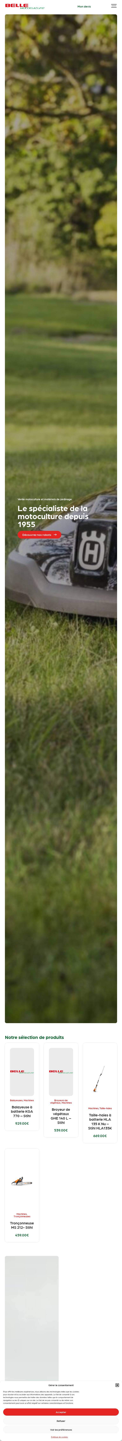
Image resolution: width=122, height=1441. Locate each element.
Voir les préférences (61, 1429)
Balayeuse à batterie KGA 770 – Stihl (22, 1111)
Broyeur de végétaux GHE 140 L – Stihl (61, 1116)
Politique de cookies (59, 1437)
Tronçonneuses (22, 1216)
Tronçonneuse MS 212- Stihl (22, 1225)
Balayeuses (16, 1100)
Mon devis (84, 6)
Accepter (61, 1412)
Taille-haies (105, 1108)
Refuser (61, 1420)
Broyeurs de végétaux (59, 1101)
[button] (117, 1385)
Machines (29, 1100)
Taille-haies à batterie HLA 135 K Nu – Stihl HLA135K (100, 1121)
